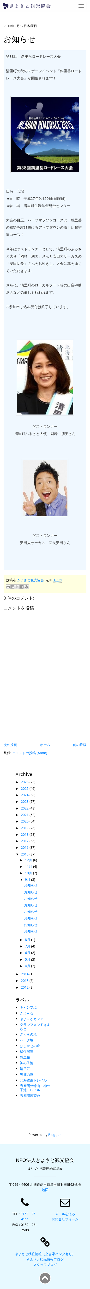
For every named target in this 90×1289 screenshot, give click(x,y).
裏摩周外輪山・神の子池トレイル (35, 1087)
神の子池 (26, 1063)
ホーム (45, 744)
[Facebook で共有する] (21, 586)
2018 (25, 834)
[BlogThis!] (12, 586)
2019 (25, 828)
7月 (28, 946)
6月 (28, 952)
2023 (25, 801)
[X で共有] (17, 586)
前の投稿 (79, 744)
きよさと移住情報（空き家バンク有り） (45, 1253)
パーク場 (26, 1040)
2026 (25, 782)
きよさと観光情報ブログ (45, 1259)
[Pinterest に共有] (26, 586)
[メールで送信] (8, 586)
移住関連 (26, 1051)
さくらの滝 (28, 1034)
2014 (25, 974)
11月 (29, 866)
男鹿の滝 (26, 1074)
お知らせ (30, 885)
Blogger (54, 1134)
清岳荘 (25, 1068)
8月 (28, 939)
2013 (25, 980)
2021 (25, 814)
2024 (25, 795)
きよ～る (26, 1013)
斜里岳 (25, 1057)
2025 (25, 788)
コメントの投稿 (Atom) (29, 753)
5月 (28, 959)
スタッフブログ (45, 1264)
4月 (28, 966)
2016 (25, 847)
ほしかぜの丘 (30, 1045)
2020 (25, 821)
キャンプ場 (28, 1007)
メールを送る (65, 1213)
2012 (25, 987)
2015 (25, 854)
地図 (45, 1189)
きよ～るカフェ (31, 1019)
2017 (25, 841)
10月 (29, 873)
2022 (25, 808)
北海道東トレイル (33, 1080)
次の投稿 (10, 744)
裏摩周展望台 (30, 1095)
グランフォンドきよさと (35, 1026)
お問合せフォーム (65, 1219)
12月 (29, 860)
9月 (28, 879)
